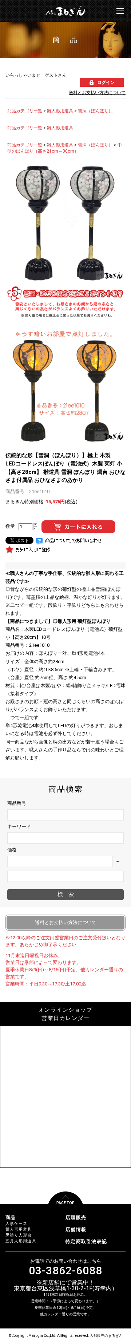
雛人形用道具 (60, 110)
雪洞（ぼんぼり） (95, 110)
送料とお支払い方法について (97, 92)
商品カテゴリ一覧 (24, 110)
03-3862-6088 (66, 1270)
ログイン (106, 82)
